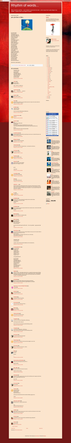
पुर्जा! (52, 186)
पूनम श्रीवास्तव (15, 198)
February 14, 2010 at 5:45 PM (18, 342)
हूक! (51, 174)
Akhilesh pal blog (16, 313)
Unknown (15, 388)
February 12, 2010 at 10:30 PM (18, 195)
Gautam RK (15, 161)
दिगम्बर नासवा (15, 219)
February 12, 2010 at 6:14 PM (18, 104)
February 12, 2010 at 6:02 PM (18, 86)
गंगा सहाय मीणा (15, 328)
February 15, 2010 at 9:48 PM (18, 397)
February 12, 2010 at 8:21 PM (18, 158)
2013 (48, 62)
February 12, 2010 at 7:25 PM (18, 147)
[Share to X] (31, 65)
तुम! (51, 139)
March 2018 (48, 116)
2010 (48, 66)
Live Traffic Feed (52, 113)
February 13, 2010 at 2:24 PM (18, 244)
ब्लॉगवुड (19, 341)
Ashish (15, 81)
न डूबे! (52, 145)
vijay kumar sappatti (17, 400)
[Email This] (29, 65)
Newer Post (13, 428)
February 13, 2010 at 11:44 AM (18, 216)
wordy (15, 100)
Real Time (52, 135)
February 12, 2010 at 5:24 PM (18, 78)
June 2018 (48, 128)
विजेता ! (49, 93)
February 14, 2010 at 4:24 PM (18, 331)
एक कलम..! (52, 180)
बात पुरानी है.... (49, 81)
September (49, 71)
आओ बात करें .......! (16, 184)
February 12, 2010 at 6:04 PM (18, 92)
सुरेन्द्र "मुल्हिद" (16, 367)
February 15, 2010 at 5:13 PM (18, 385)
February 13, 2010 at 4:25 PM (18, 276)
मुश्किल (52, 151)
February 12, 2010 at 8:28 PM (18, 170)
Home (27, 428)
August (49, 72)
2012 (48, 63)
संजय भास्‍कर (15, 291)
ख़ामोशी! (52, 168)
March (49, 79)
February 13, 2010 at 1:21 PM (18, 227)
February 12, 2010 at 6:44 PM (18, 112)
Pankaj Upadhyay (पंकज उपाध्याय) (18, 360)
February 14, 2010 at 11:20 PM (18, 357)
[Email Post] (27, 65)
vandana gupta (16, 89)
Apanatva (15, 95)
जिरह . (48, 85)
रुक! (48, 90)
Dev (14, 192)
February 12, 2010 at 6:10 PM (18, 97)
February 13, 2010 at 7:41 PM (18, 288)
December (49, 67)
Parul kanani (16, 150)
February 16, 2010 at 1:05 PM (18, 413)
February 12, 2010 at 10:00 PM (18, 189)
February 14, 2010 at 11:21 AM (18, 310)
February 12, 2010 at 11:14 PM (18, 203)
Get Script (49, 135)
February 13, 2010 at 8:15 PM (18, 299)
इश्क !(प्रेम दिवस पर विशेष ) (51, 86)
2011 (48, 65)
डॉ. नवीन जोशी (15, 279)
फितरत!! (49, 88)
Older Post (40, 428)
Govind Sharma (16, 230)
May (48, 76)
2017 (48, 58)
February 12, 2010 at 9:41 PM (18, 181)
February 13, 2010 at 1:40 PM (18, 236)
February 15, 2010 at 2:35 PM (18, 380)
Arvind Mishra (16, 173)
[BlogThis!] (30, 65)
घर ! (48, 89)
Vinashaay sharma (17, 115)
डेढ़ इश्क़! (47, 17)
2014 (48, 61)
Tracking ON (55, 135)
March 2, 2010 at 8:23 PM (17, 424)
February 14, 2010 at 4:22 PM (18, 325)
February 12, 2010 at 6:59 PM (18, 136)
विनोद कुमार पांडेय (16, 139)
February (49, 80)
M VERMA (15, 107)
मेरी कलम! (52, 157)
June (48, 75)
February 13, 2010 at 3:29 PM (18, 268)
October (49, 70)
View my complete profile (55, 40)
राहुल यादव (15, 271)
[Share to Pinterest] (33, 65)
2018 (48, 57)
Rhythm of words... (25, 5)
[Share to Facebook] (32, 65)
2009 (48, 96)
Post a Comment (14, 426)
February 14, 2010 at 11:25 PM (18, 364)
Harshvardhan (16, 302)
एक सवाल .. (49, 84)
